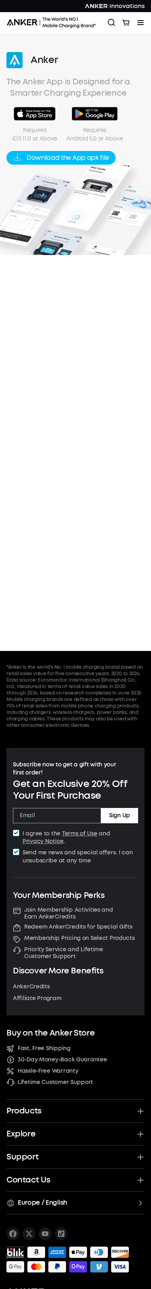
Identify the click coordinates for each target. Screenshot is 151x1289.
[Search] (112, 23)
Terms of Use (79, 833)
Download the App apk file (68, 157)
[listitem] (12, 1233)
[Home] (53, 22)
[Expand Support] (141, 1157)
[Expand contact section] (141, 1180)
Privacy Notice (43, 841)
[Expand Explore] (141, 1134)
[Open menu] (141, 23)
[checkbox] (16, 833)
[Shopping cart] (126, 23)
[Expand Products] (141, 1111)
